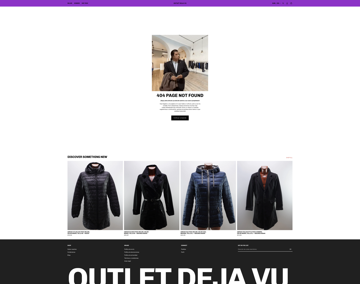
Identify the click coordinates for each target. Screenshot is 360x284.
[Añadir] (120, 227)
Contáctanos (71, 252)
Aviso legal (127, 261)
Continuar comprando (180, 118)
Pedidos (183, 249)
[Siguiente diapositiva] (120, 195)
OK (290, 249)
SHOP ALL (289, 157)
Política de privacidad (130, 255)
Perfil (182, 252)
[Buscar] (283, 3)
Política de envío (129, 249)
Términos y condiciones (131, 258)
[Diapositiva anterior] (70, 195)
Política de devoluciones (131, 252)
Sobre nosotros (72, 249)
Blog (69, 255)
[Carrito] (291, 3)
